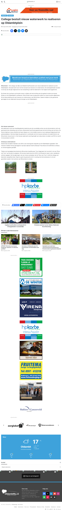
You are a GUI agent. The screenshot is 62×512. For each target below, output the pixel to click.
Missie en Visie (40, 506)
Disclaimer (47, 506)
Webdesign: (15, 504)
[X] (15, 30)
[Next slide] (58, 425)
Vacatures (53, 506)
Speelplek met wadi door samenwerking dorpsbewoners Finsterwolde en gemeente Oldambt (51, 247)
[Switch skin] (4, 2)
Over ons (26, 506)
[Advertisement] (31, 114)
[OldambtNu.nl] (31, 1)
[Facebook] (11, 30)
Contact (58, 506)
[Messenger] (22, 30)
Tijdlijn (15, 506)
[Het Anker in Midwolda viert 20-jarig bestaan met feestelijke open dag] (31, 239)
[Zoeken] (2, 2)
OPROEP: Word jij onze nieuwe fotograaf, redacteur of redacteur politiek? (9, 247)
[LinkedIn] (19, 30)
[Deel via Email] (26, 30)
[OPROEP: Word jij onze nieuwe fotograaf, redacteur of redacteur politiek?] (10, 239)
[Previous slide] (3, 425)
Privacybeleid (33, 506)
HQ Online (20, 504)
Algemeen (4, 15)
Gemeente (10, 15)
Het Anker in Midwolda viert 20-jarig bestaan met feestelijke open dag (30, 247)
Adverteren (20, 506)
